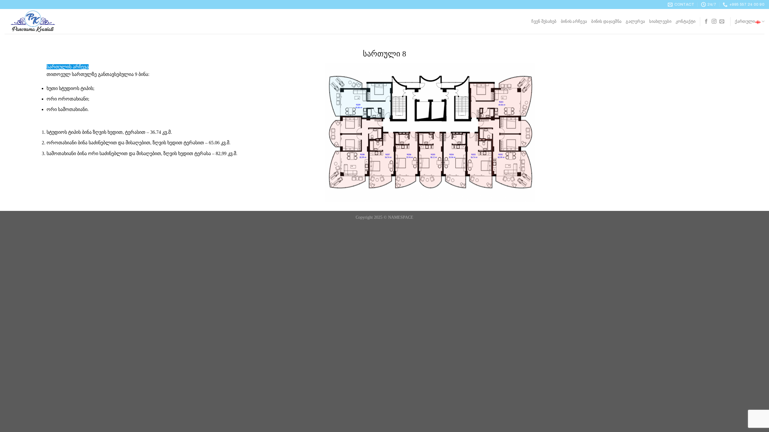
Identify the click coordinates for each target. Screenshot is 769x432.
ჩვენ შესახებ (543, 21)
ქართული (745, 21)
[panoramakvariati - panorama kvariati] (35, 21)
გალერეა (635, 21)
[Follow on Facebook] (706, 21)
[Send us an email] (721, 21)
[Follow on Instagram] (714, 21)
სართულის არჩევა (68, 66)
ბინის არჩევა (574, 21)
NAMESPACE (400, 217)
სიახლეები (660, 21)
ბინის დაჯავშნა (606, 21)
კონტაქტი (685, 21)
